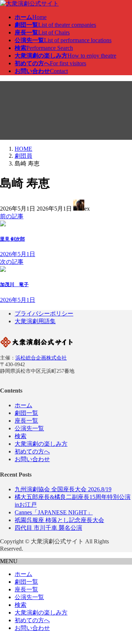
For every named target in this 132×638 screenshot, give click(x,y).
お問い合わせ (32, 459)
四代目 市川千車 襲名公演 (48, 528)
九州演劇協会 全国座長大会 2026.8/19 (63, 489)
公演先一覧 (29, 428)
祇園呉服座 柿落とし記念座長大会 (59, 520)
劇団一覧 (26, 413)
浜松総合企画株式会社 (41, 358)
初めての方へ (32, 451)
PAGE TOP (122, 611)
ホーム (23, 405)
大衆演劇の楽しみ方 (41, 444)
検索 (20, 436)
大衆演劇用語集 (35, 321)
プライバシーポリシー (44, 313)
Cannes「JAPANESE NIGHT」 (54, 512)
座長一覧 (26, 421)
